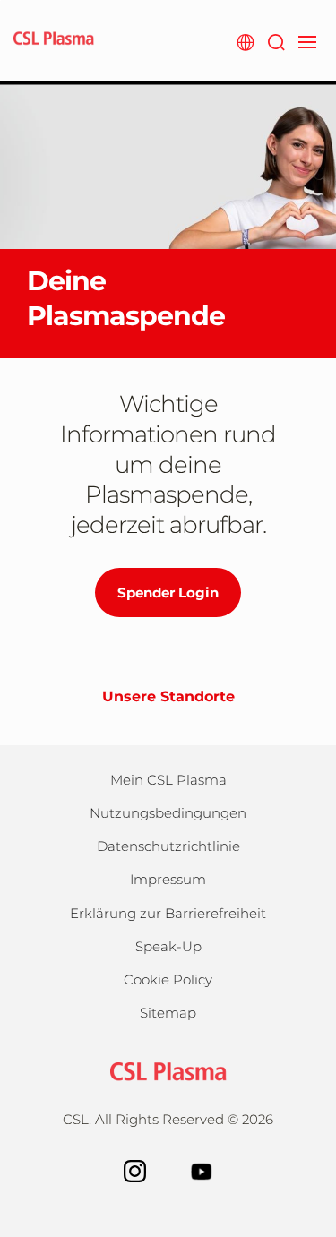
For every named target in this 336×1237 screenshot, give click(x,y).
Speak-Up (168, 946)
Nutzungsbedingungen (168, 812)
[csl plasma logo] (168, 1069)
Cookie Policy (168, 979)
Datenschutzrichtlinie (168, 846)
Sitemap (168, 1012)
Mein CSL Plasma (168, 779)
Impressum (168, 879)
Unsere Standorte (168, 696)
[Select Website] (245, 40)
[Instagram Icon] (135, 1169)
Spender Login (168, 592)
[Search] (275, 40)
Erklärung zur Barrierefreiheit (168, 913)
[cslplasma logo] (53, 40)
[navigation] (307, 40)
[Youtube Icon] (202, 1169)
